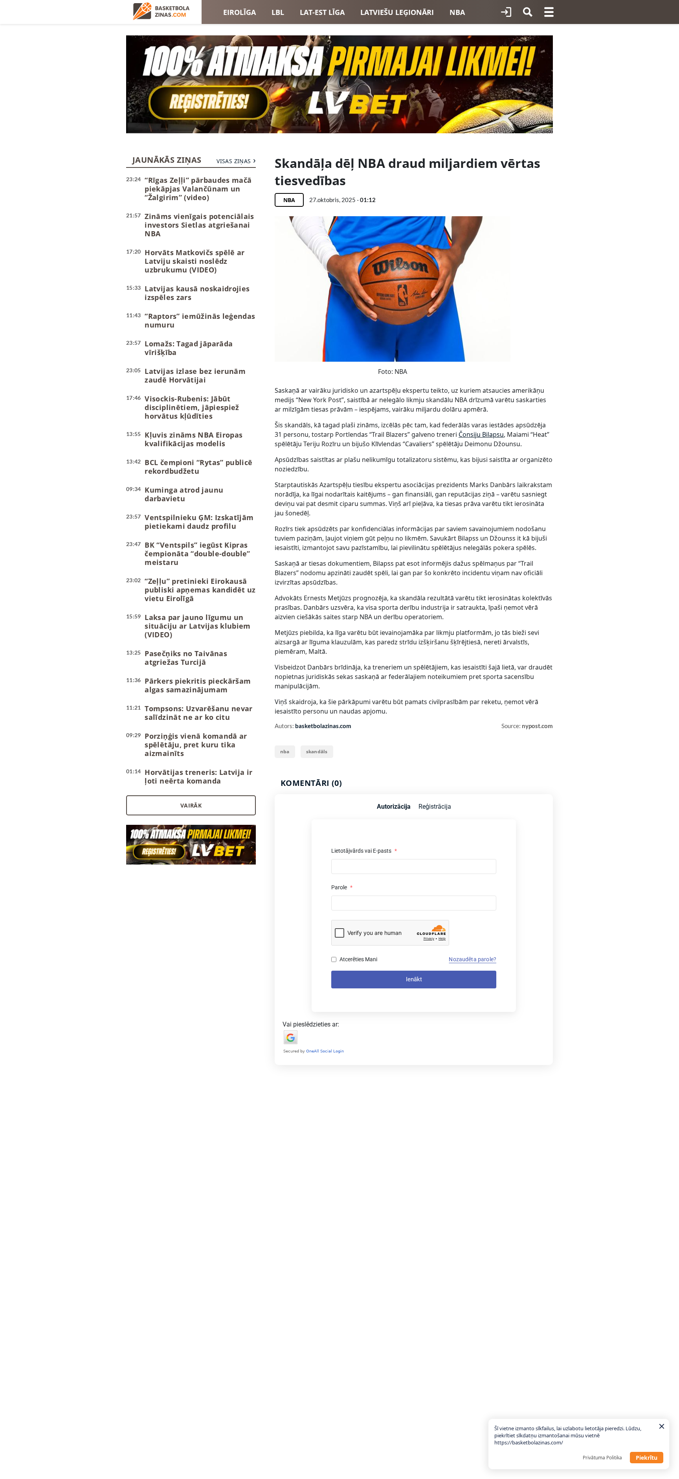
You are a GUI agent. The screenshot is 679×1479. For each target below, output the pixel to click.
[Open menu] (549, 12)
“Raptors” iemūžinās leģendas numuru (200, 320)
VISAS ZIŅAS (234, 161)
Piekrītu (646, 1457)
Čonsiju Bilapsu (481, 434)
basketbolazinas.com (323, 725)
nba (285, 751)
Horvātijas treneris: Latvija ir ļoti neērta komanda (198, 776)
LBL (278, 12)
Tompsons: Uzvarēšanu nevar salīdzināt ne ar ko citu (198, 712)
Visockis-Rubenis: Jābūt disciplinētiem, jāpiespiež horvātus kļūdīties (192, 407)
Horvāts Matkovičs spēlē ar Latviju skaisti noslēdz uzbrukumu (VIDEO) (194, 261)
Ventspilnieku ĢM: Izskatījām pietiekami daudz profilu (199, 521)
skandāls (317, 751)
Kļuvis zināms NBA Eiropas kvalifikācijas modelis (193, 439)
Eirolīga (239, 12)
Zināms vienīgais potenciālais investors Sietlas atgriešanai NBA (199, 225)
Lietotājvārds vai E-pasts (364, 851)
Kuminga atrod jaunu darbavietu (184, 494)
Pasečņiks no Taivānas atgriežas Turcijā (186, 657)
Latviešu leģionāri (397, 12)
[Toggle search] (527, 12)
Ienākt (414, 979)
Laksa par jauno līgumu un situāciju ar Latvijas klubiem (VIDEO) (197, 626)
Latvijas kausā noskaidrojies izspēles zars (197, 293)
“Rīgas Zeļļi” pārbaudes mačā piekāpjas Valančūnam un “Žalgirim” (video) (198, 189)
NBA (457, 12)
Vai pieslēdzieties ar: (311, 1024)
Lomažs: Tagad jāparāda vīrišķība (189, 348)
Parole (341, 887)
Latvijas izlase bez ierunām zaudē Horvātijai (195, 375)
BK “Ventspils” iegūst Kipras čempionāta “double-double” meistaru (197, 554)
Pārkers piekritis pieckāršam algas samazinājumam (198, 685)
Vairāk (191, 805)
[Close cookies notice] (661, 1426)
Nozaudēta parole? (472, 959)
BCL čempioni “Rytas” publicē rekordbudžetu (198, 466)
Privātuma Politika (602, 1457)
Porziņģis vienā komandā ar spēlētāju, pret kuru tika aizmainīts (196, 745)
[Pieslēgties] (506, 12)
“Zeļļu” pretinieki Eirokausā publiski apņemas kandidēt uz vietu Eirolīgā (200, 590)
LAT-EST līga (322, 12)
